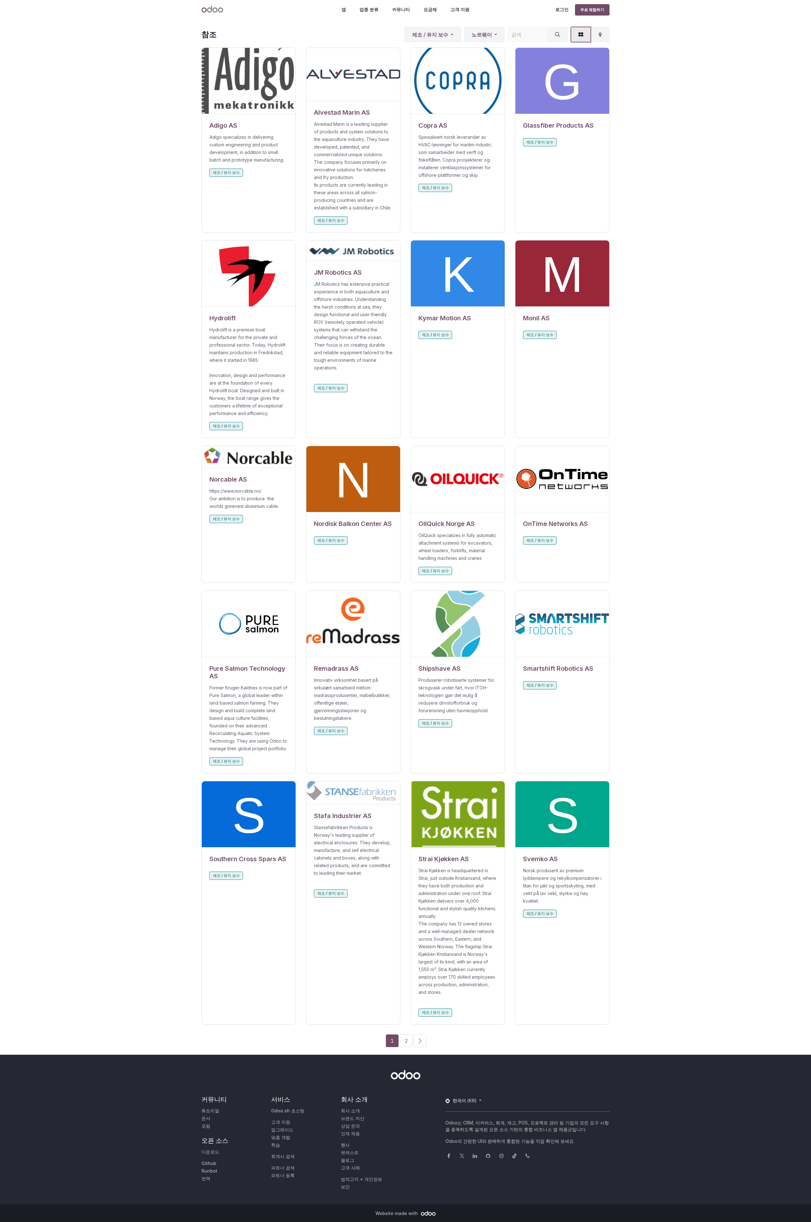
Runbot (209, 1171)
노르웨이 (482, 34)
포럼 (205, 1126)
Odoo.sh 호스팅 (287, 1110)
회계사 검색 (283, 1156)
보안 (345, 1186)
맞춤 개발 (280, 1137)
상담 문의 (350, 1126)
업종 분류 (369, 9)
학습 (275, 1145)
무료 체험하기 (592, 9)
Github (208, 1163)
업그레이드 (282, 1129)
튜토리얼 (210, 1110)
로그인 (562, 9)
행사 (345, 1145)
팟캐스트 (350, 1152)
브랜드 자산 (352, 1118)
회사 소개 (350, 1110)
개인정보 (373, 1179)
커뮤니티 (401, 9)
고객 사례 (350, 1167)
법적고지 (350, 1179)
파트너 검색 (283, 1167)
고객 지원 (459, 9)
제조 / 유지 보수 (430, 34)
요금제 (430, 9)
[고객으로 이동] (249, 81)
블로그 (347, 1160)
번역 (205, 1178)
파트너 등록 (283, 1175)
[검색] (557, 34)
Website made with (397, 1213)
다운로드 (210, 1152)
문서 (205, 1118)
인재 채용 (350, 1133)
